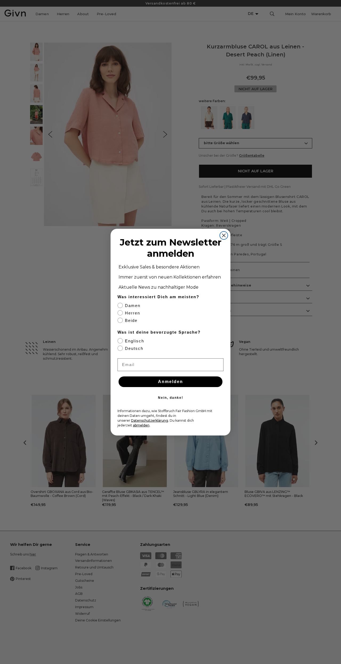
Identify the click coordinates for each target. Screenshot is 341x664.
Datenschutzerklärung (149, 420)
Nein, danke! (170, 398)
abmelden (141, 425)
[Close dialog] (224, 235)
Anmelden (170, 381)
